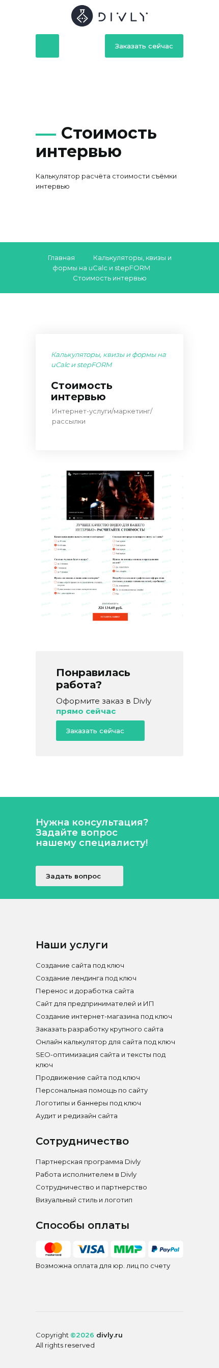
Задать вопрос (74, 876)
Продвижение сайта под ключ (88, 1077)
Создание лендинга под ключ (86, 978)
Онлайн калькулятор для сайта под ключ (105, 1042)
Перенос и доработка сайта (85, 991)
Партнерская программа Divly (88, 1161)
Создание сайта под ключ (80, 965)
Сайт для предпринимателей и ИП (95, 1003)
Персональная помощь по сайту (92, 1090)
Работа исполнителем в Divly (86, 1174)
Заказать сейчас (144, 46)
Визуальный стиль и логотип (84, 1200)
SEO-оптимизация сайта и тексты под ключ (101, 1059)
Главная (61, 257)
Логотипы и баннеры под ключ (88, 1103)
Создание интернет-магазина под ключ (104, 1016)
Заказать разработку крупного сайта (99, 1029)
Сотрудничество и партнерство (91, 1187)
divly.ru (109, 1335)
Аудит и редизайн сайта (77, 1116)
